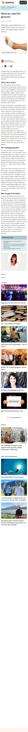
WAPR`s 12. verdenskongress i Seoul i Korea (13, 368)
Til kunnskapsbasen (15, 417)
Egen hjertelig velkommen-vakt (12, 411)
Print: (9, 66)
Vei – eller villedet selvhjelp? (10, 324)
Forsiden (3, 7)
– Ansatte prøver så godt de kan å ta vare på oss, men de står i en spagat (13, 499)
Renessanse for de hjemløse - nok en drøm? (14, 345)
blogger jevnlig (10, 248)
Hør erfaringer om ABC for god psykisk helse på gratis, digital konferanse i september (11, 447)
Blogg (3, 277)
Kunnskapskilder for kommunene (12, 477)
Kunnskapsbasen (11, 7)
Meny (22, 2)
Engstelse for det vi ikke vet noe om (13, 303)
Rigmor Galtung (7, 241)
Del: (3, 66)
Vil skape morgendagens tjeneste (12, 390)
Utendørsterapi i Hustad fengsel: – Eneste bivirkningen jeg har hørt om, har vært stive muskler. (13, 523)
